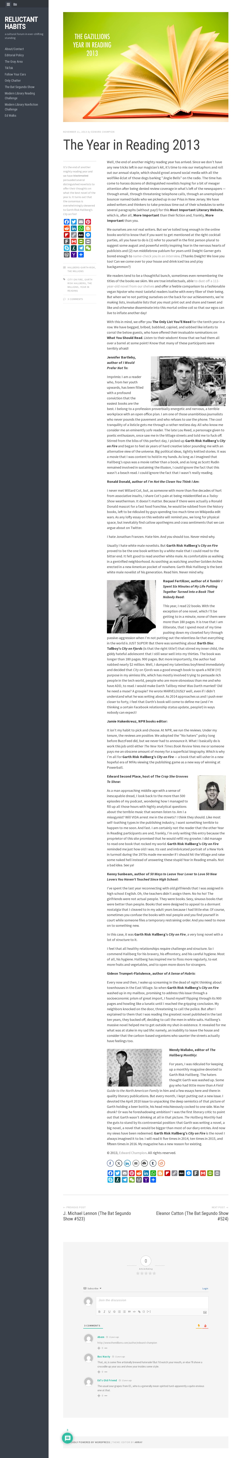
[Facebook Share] (110, 1163)
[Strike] (114, 1312)
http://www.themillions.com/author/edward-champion (127, 1342)
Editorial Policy (14, 55)
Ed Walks (10, 115)
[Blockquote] (129, 1312)
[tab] (8, 4)
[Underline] (109, 1312)
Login (205, 1288)
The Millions (76, 271)
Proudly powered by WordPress (88, 1442)
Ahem (100, 1337)
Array (138, 1442)
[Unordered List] (124, 1312)
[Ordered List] (119, 1312)
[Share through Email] (136, 1163)
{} (144, 1311)
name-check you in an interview (156, 256)
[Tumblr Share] (153, 1163)
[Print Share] (144, 1163)
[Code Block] (134, 1312)
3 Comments (75, 299)
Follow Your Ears (15, 74)
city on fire (75, 279)
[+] (149, 1311)
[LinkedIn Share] (127, 1163)
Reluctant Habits (21, 23)
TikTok (9, 68)
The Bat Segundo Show (20, 87)
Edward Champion (103, 131)
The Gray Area (14, 61)
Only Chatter (13, 80)
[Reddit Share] (161, 1163)
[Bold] (99, 1312)
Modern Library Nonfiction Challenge (21, 107)
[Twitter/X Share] (118, 1163)
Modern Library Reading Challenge (20, 95)
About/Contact (14, 49)
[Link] (139, 1312)
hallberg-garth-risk (81, 267)
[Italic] (104, 1312)
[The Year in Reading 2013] (145, 67)
